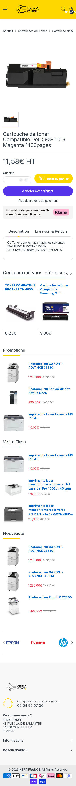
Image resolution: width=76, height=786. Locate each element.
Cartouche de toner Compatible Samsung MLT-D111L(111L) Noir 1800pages (54, 289)
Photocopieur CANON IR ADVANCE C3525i (45, 574)
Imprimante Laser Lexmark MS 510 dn (50, 416)
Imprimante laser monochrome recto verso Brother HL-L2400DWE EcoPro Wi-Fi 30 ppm (50, 510)
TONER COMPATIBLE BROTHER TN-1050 (20, 287)
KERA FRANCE (29, 769)
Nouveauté (13, 533)
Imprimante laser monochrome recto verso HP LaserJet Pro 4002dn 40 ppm (49, 484)
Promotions (14, 350)
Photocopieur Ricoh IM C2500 (50, 597)
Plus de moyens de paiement (38, 200)
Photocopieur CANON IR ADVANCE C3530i (45, 365)
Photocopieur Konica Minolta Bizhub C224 (49, 391)
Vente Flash (14, 441)
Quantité (8, 173)
